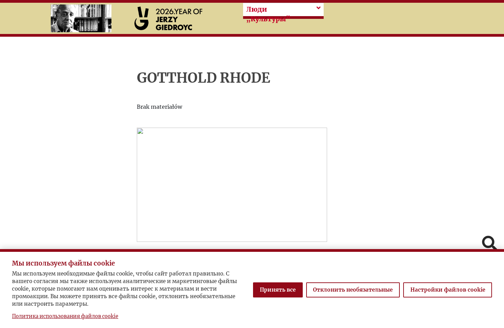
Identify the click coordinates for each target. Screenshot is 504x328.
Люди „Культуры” (268, 14)
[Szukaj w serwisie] (489, 244)
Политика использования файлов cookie (65, 316)
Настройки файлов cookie (447, 289)
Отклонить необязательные (353, 289)
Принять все (278, 289)
